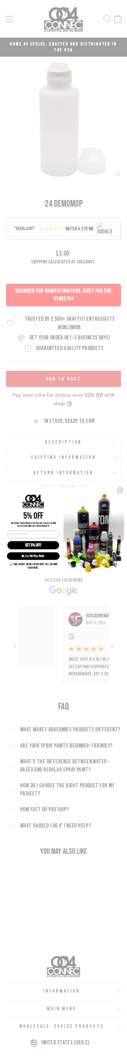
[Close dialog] (120, 490)
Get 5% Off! (33, 545)
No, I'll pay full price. (33, 556)
